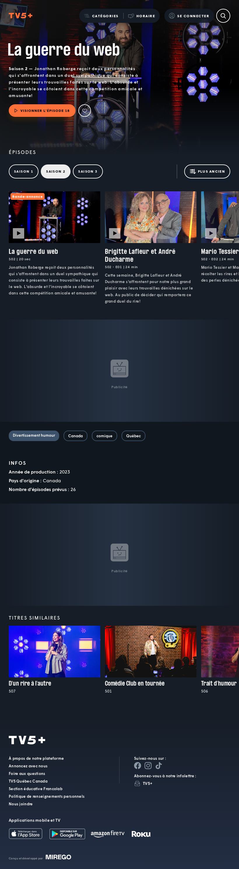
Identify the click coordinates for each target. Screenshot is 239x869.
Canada (75, 435)
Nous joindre (21, 804)
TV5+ (147, 783)
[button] (101, 16)
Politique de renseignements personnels (47, 796)
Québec (133, 435)
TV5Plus (20, 16)
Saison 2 (55, 171)
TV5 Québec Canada (28, 781)
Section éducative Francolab (35, 788)
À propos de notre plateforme (36, 758)
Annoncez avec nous (28, 766)
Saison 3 (87, 171)
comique (104, 435)
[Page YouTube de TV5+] (158, 765)
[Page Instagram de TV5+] (148, 765)
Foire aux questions (27, 773)
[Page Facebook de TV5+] (137, 765)
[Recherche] (223, 16)
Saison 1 (23, 171)
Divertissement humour (34, 435)
